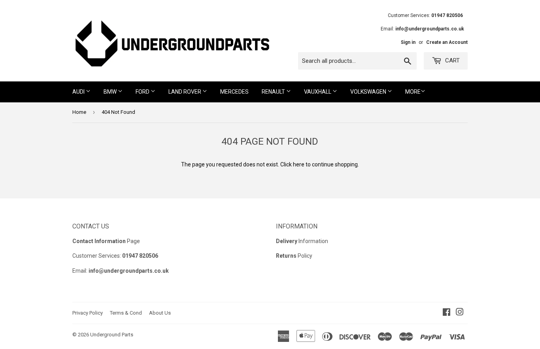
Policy (294, 256)
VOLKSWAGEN (368, 92)
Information (302, 241)
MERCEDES (234, 92)
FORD (143, 92)
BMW (111, 92)
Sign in (408, 42)
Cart (452, 60)
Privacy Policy (87, 313)
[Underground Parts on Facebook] (446, 313)
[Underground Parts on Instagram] (460, 313)
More (413, 92)
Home (79, 112)
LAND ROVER (185, 92)
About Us (160, 313)
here (298, 164)
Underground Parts (111, 335)
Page (106, 241)
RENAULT (274, 92)
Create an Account (447, 42)
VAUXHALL (318, 92)
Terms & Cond (126, 313)
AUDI (79, 92)
